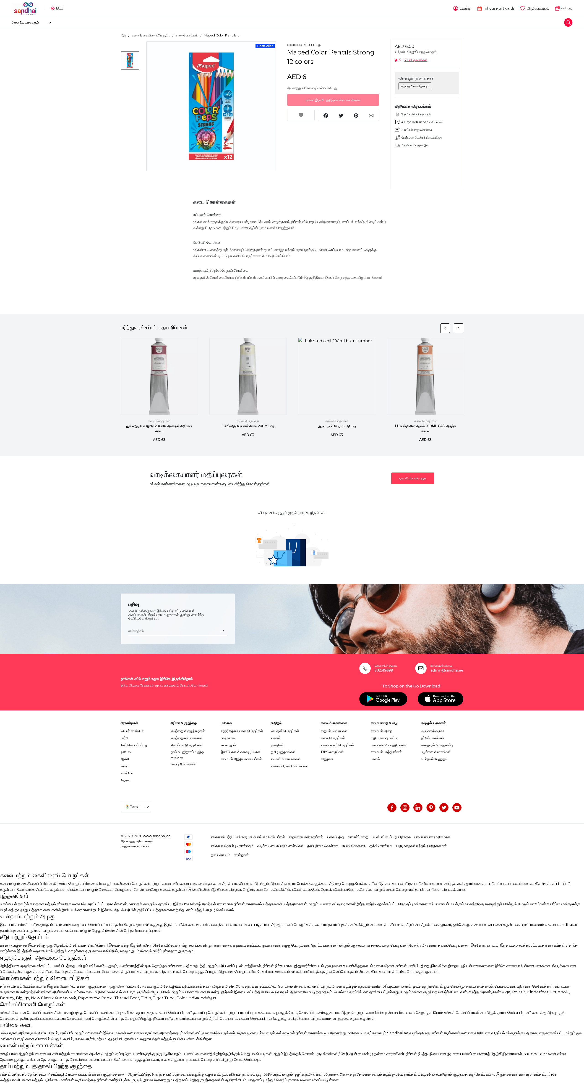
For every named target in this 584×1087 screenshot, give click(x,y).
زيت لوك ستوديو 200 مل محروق (337, 426)
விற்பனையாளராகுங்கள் (306, 837)
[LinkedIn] (417, 807)
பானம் (375, 759)
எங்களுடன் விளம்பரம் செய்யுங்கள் (261, 837)
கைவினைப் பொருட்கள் (337, 745)
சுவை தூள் (228, 745)
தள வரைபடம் (220, 855)
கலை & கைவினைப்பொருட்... (151, 35)
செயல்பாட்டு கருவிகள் (186, 745)
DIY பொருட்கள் (332, 752)
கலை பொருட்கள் (186, 35)
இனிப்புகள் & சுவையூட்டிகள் (240, 752)
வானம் (276, 738)
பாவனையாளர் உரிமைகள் (432, 837)
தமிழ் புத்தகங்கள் (283, 752)
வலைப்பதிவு (335, 837)
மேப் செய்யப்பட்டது (134, 745)
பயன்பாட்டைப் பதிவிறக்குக (391, 837)
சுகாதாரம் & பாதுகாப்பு (437, 745)
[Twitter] (443, 807)
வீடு (123, 35)
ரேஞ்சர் (126, 780)
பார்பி (124, 738)
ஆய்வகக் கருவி (432, 731)
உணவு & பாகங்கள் (183, 764)
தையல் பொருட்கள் (334, 731)
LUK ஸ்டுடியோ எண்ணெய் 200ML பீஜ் (248, 426)
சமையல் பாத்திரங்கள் (386, 752)
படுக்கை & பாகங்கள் (436, 752)
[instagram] (404, 807)
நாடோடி (126, 752)
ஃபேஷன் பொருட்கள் (285, 731)
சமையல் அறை (381, 731)
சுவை (124, 766)
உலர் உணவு (228, 738)
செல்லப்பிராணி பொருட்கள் (289, 766)
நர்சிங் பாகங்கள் (432, 738)
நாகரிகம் (277, 745)
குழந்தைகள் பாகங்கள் (186, 738)
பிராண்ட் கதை (358, 837)
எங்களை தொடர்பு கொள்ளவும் (232, 846)
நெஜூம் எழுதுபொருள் (421, 52)
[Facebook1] (391, 807)
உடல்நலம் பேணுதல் (434, 759)
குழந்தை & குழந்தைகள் (188, 731)
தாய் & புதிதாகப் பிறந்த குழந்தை (187, 754)
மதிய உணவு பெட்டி (384, 738)
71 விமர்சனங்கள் (415, 60)
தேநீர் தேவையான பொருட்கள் (242, 731)
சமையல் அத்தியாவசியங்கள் (241, 759)
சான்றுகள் (241, 855)
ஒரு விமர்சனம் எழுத (412, 478)
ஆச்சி (125, 759)
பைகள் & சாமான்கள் (285, 759)
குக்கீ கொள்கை (380, 846)
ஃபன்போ (127, 773)
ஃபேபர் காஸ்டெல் (132, 731)
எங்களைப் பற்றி (222, 837)
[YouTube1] (456, 807)
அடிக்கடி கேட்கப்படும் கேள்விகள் (280, 846)
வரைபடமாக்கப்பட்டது (304, 44)
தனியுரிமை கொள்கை (322, 846)
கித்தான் (327, 759)
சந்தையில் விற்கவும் (415, 86)
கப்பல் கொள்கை (353, 846)
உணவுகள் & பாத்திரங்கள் (388, 745)
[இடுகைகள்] (430, 807)
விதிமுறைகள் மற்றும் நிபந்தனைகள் (421, 846)
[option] (211, 106)
